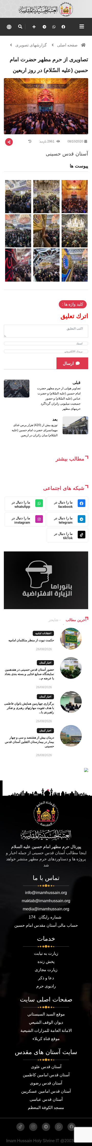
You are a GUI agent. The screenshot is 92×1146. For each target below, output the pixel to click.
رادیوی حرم (46, 986)
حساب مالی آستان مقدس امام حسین (46, 925)
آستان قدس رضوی (46, 1083)
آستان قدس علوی (46, 1067)
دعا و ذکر (46, 978)
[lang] (9, 26)
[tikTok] (20, 1127)
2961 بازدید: (47, 141)
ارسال (68, 363)
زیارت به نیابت (46, 953)
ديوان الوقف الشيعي (46, 1022)
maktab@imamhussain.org (46, 901)
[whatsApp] (54, 27)
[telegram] (44, 27)
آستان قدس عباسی (46, 1099)
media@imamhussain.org (46, 909)
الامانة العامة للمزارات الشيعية (46, 1030)
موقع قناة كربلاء (46, 1038)
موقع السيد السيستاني (46, 1014)
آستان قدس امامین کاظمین (46, 1075)
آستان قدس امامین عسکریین (46, 1091)
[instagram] (33, 1127)
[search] (20, 26)
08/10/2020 (75, 141)
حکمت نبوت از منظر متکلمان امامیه (31, 640)
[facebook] (63, 27)
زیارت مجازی (46, 970)
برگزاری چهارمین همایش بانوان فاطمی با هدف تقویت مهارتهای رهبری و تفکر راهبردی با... (29, 708)
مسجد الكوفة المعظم (46, 1107)
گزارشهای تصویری (31, 45)
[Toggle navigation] (81, 26)
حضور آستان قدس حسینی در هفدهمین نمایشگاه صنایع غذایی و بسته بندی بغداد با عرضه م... (29, 674)
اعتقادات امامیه (43, 633)
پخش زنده (46, 961)
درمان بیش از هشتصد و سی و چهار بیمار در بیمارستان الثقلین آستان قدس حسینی (29, 742)
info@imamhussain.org (46, 892)
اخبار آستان (45, 662)
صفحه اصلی (67, 45)
